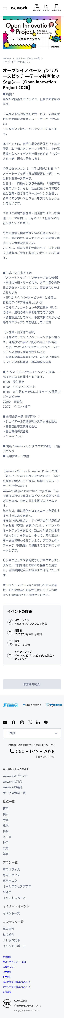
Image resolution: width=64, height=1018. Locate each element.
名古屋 (7, 837)
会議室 (7, 892)
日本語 (11, 733)
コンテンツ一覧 (13, 922)
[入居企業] (32, 705)
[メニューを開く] (5, 8)
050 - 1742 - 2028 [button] (35, 751)
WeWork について (16, 769)
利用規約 (7, 977)
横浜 (6, 814)
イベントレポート (14, 946)
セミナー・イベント (16, 906)
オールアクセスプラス (17, 886)
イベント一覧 (11, 913)
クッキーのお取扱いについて (17, 987)
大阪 (6, 820)
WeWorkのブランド (15, 776)
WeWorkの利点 (12, 781)
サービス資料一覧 (14, 793)
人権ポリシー (9, 967)
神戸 (6, 842)
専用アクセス (11, 875)
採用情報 (7, 972)
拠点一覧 (9, 801)
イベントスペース (14, 898)
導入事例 (8, 929)
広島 (6, 848)
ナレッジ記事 (11, 940)
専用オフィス (11, 869)
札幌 (6, 825)
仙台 (6, 831)
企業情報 (7, 957)
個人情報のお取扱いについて (17, 982)
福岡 (6, 854)
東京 (6, 808)
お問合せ (7, 992)
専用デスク (10, 881)
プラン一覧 (10, 862)
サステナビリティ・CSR (14, 962)
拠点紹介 (8, 934)
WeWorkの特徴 (12, 787)
